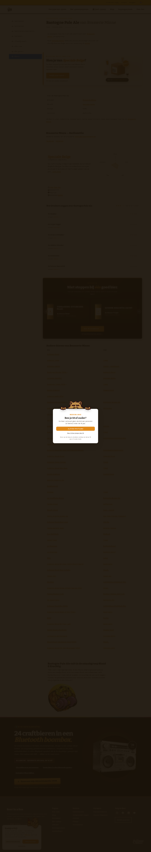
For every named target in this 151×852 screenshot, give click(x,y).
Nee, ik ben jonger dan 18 (75, 433)
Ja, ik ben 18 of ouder (75, 429)
